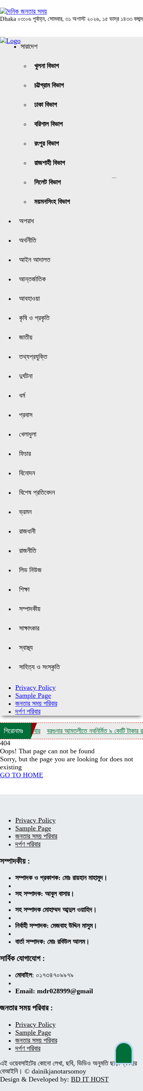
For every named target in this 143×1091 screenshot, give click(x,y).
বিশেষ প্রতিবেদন (37, 492)
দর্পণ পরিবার (27, 711)
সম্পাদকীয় (29, 609)
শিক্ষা (24, 589)
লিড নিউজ (30, 570)
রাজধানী (27, 531)
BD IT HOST (90, 1079)
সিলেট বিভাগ (47, 182)
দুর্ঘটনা (25, 376)
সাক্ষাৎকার (29, 628)
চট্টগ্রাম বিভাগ (49, 85)
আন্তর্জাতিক (32, 279)
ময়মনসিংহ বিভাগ (52, 201)
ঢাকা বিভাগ (45, 104)
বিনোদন (27, 473)
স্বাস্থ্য (26, 647)
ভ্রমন (25, 512)
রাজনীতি (27, 550)
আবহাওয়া (29, 298)
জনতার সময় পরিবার (36, 703)
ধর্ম (22, 395)
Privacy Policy (35, 687)
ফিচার (25, 453)
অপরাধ (26, 221)
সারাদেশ (29, 46)
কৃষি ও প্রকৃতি (34, 318)
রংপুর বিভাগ (46, 143)
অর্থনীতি (27, 240)
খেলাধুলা (27, 434)
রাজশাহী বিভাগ (49, 163)
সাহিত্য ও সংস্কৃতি (39, 667)
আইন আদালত (34, 260)
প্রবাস (25, 415)
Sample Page (33, 695)
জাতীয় (25, 337)
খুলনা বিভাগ (46, 66)
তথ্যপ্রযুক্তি (33, 356)
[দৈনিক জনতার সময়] (23, 11)
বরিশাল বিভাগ (48, 124)
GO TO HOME (21, 775)
